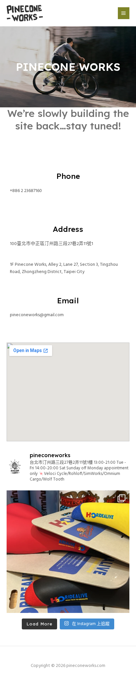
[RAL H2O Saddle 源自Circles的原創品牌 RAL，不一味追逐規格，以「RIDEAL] (68, 551)
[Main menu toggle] (123, 13)
